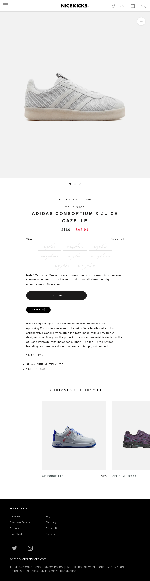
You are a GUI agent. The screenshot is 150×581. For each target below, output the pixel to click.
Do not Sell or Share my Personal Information (43, 571)
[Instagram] (30, 548)
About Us (15, 516)
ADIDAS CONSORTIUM (75, 199)
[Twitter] (14, 548)
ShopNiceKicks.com (32, 559)
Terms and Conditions (25, 567)
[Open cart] (133, 6)
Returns (14, 528)
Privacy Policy (53, 567)
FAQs (49, 516)
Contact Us (52, 528)
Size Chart (16, 534)
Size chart (117, 239)
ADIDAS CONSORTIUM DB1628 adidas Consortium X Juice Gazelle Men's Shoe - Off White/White (65, 175)
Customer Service (20, 522)
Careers (50, 534)
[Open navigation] (5, 4)
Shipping (51, 522)
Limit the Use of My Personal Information (94, 567)
